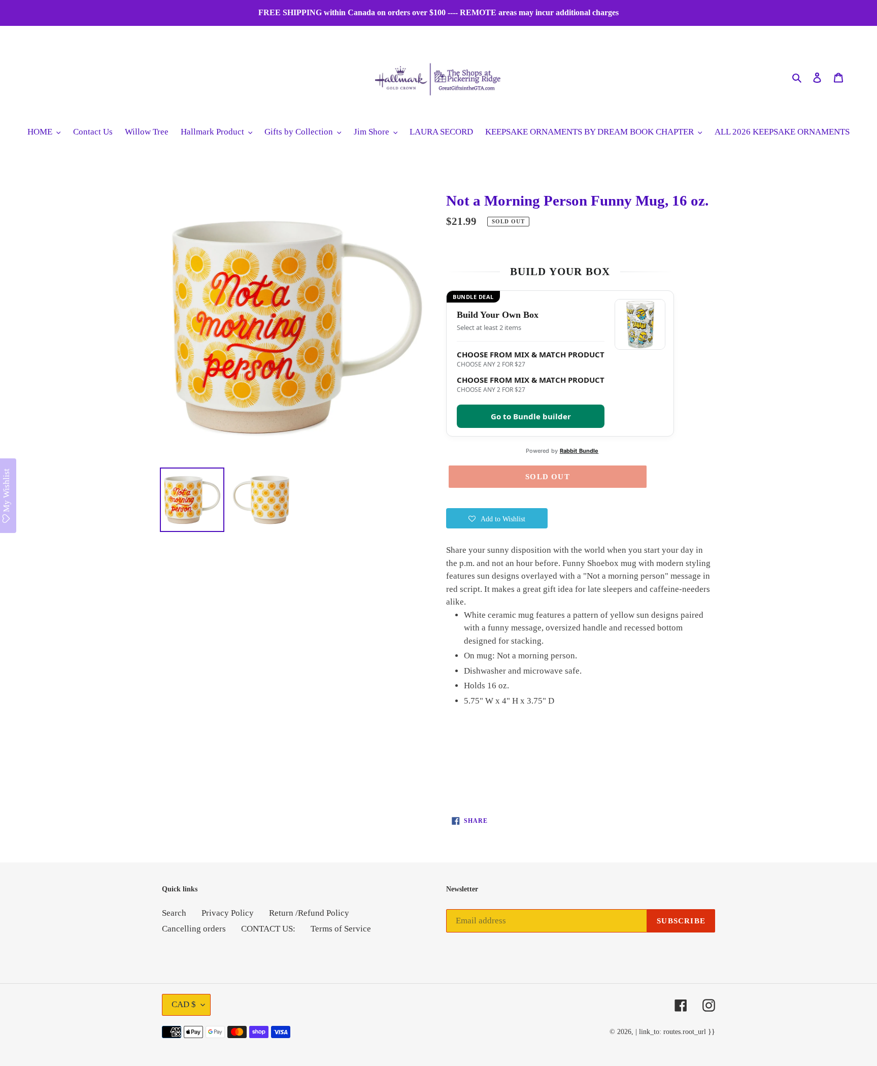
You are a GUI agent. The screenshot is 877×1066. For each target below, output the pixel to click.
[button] (497, 518)
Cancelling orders (194, 929)
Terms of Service (341, 929)
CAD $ (184, 1004)
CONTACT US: (268, 929)
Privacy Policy (227, 913)
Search (174, 913)
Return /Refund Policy (309, 913)
